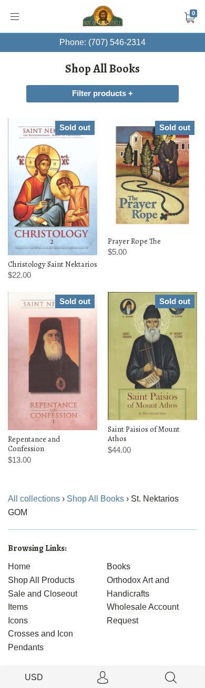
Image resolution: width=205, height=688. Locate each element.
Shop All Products (41, 580)
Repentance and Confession (34, 444)
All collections (34, 498)
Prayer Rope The (134, 241)
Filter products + (102, 93)
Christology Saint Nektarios (52, 264)
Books (118, 566)
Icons (18, 620)
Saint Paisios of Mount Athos (144, 434)
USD (34, 677)
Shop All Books (95, 498)
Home (19, 566)
